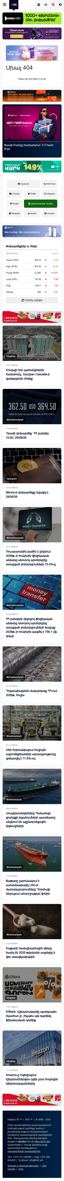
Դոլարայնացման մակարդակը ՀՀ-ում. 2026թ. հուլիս (32, 693)
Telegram (15, 213)
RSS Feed (50, 184)
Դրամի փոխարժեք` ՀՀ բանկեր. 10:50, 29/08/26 (28, 435)
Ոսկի (8, 285)
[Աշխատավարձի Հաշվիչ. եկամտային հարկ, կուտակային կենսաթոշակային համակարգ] (38, 5)
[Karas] (32, 317)
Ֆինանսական (15, 419)
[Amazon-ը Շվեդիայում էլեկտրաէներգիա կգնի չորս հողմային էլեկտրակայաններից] (32, 1048)
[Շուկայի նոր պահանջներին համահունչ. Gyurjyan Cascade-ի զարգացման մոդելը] (32, 343)
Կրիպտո (11, 478)
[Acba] (32, 166)
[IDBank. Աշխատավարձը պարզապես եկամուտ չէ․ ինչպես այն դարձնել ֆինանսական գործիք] (32, 122)
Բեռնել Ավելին (33, 300)
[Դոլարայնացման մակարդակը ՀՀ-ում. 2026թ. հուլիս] (32, 664)
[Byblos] (32, 33)
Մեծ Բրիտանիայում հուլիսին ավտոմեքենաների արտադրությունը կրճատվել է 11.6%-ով (31, 754)
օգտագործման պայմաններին (24, 1151)
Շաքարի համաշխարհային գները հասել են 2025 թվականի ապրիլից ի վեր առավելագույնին (30, 952)
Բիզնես (11, 356)
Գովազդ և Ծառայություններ (23, 1165)
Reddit (33, 213)
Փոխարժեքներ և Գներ (21, 246)
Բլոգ (21, 1169)
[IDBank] (32, 96)
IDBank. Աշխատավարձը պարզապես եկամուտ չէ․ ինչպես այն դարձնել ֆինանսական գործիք (29, 149)
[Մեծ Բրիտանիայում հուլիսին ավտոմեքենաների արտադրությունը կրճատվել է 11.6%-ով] (32, 723)
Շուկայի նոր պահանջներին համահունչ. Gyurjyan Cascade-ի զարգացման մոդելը (28, 374)
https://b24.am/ (42, 1141)
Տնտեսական (14, 736)
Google (15, 203)
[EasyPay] (32, 18)
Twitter (33, 194)
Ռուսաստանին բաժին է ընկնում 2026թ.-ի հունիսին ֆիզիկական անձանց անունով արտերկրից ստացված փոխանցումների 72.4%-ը (31, 558)
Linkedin (50, 213)
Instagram (50, 194)
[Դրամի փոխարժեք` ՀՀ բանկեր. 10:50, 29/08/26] (32, 406)
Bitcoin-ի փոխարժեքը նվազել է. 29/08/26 (27, 494)
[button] (9, 141)
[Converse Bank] (32, 231)
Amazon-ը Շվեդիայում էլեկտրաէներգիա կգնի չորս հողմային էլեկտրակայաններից (32, 1079)
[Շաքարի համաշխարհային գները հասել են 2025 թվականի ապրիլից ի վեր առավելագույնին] (32, 921)
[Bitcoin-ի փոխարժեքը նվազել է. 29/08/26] (32, 465)
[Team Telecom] (32, 53)
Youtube (16, 194)
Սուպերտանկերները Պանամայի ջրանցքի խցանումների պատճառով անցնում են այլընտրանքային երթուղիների (30, 820)
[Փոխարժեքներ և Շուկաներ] (46, 5)
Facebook (24, 184)
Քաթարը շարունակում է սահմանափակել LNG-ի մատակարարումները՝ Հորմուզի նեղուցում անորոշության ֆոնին (28, 887)
